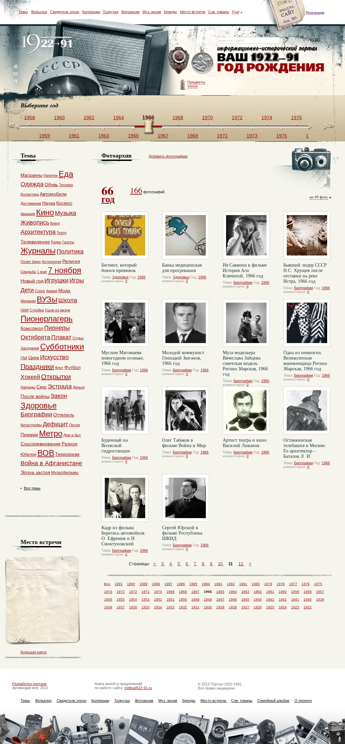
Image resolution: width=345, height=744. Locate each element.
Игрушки (56, 280)
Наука (48, 203)
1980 (256, 584)
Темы (23, 12)
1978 (281, 584)
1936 (133, 607)
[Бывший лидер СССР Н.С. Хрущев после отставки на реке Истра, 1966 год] (307, 235)
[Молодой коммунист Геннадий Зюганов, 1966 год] (185, 323)
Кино (45, 212)
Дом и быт (72, 435)
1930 (208, 607)
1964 (233, 592)
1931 (195, 607)
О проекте (303, 701)
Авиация (28, 214)
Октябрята (35, 337)
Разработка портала (29, 684)
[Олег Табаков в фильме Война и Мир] (185, 410)
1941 (295, 599)
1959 (295, 592)
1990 (131, 584)
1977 (293, 584)
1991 (119, 584)
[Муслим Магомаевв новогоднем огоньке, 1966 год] (125, 323)
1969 (170, 592)
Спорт (40, 291)
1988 (156, 584)
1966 (141, 277)
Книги (55, 223)
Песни (74, 425)
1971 (146, 592)
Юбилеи (28, 454)
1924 (283, 607)
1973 (121, 592)
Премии (29, 434)
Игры (76, 280)
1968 (183, 592)
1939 (320, 599)
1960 (283, 592)
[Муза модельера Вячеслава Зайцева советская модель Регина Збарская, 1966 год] (246, 323)
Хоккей (30, 377)
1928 (233, 607)
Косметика (30, 194)
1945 (245, 599)
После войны (35, 396)
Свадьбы (28, 272)
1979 (268, 584)
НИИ (25, 310)
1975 (318, 584)
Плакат (61, 337)
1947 (220, 599)
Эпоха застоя (35, 472)
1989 (143, 584)
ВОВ (45, 453)
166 (136, 190)
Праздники (37, 366)
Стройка (37, 310)
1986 (181, 584)
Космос (64, 203)
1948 (208, 599)
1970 (158, 592)
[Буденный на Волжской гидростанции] (125, 410)
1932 (183, 607)
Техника (66, 185)
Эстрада (60, 386)
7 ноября (64, 270)
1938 (108, 607)
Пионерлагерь (47, 318)
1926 (258, 607)
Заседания (30, 348)
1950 (183, 599)
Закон (59, 396)
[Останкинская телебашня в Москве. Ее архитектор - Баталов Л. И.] (307, 410)
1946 (233, 599)
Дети (27, 290)
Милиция (28, 301)
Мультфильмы (65, 472)
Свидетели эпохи (65, 12)
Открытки (56, 376)
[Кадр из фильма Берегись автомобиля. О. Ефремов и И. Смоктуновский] (125, 498)
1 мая (42, 272)
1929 (220, 607)
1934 (158, 607)
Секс (41, 387)
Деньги (79, 387)
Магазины (31, 175)
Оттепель (63, 414)
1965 (220, 592)
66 (108, 193)
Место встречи (192, 12)
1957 (320, 592)
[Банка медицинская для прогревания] (185, 235)
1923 (295, 607)
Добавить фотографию (168, 156)
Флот (59, 368)
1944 (258, 599)
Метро (50, 433)
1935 (146, 607)
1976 (306, 584)
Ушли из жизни (57, 310)
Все (107, 584)
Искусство (54, 357)
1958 (308, 592)
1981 (243, 584)
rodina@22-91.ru (138, 688)
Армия (51, 291)
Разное (69, 443)
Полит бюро (31, 262)
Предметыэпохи (196, 84)
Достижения (31, 203)
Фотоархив (130, 12)
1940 (308, 599)
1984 (206, 584)
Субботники (62, 346)
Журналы (38, 250)
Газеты (68, 242)
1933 (170, 607)
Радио (56, 242)
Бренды (170, 12)
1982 (231, 584)
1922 (308, 607)
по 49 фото (319, 196)
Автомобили (53, 194)
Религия (71, 261)
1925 (270, 607)
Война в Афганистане (51, 463)
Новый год (32, 280)
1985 (193, 584)
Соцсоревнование (41, 443)
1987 (168, 584)
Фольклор (39, 12)
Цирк (33, 357)
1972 (133, 592)
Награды (28, 387)
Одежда (32, 184)
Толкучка (110, 12)
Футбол (72, 367)
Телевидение (35, 241)
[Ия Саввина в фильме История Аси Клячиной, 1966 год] (246, 235)
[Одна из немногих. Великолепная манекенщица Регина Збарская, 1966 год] (307, 323)
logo (48, 44)
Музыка (65, 213)
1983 (218, 584)
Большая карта (33, 652)
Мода (64, 290)
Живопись (35, 222)
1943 (270, 599)
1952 (158, 599)
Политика (70, 251)
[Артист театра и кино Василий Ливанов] (246, 410)
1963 (245, 592)
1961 (270, 592)
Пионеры (57, 328)
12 (241, 564)
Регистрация (315, 12)
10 (221, 564)
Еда (66, 173)
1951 (170, 599)
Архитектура (38, 232)
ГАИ (24, 358)
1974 (108, 592)
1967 (195, 592)
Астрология (51, 262)
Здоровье (120, 277)
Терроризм (67, 454)
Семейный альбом (273, 701)
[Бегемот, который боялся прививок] (125, 235)
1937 (121, 607)
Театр (61, 233)
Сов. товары (218, 12)
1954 (133, 599)
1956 (108, 599)
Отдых (78, 338)
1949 (195, 599)
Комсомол (32, 328)
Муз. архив (152, 12)
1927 (245, 607)
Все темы (32, 488)
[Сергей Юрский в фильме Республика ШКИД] (185, 498)
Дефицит (55, 424)
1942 (283, 599)
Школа (67, 300)
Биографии (242, 282)
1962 (258, 592)
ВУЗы (47, 299)
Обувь (51, 184)
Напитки (50, 175)
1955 (121, 599)
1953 (146, 599)
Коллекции (91, 12)
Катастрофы (31, 425)
